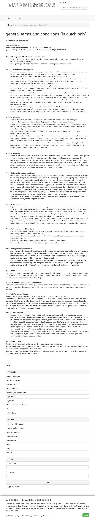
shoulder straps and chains (16, 405)
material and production (15, 428)
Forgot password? (13, 487)
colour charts (11, 413)
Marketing (46, 516)
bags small (10, 397)
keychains (10, 401)
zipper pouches (12, 388)
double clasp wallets (13, 376)
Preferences (24, 516)
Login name (11, 464)
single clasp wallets (13, 380)
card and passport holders (16, 392)
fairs (8, 444)
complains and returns (14, 432)
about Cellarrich (12, 436)
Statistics (36, 516)
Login (48, 482)
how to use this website (15, 424)
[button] (63, 2)
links (8, 448)
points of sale (11, 440)
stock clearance (12, 409)
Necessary (12, 516)
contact (9, 452)
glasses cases (11, 384)
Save (86, 515)
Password (10, 472)
